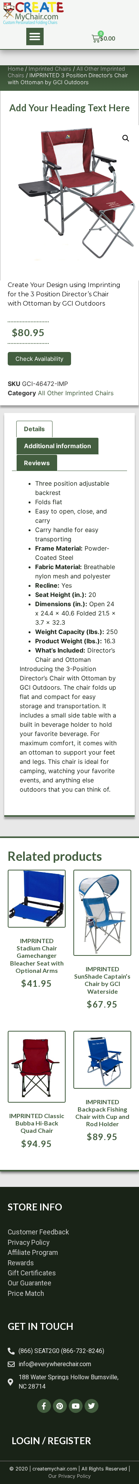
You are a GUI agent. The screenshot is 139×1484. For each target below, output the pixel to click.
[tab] (34, 429)
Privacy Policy (28, 1242)
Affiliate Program (33, 1252)
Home (16, 68)
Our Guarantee (29, 1283)
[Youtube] (76, 1406)
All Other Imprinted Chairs (76, 393)
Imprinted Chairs (50, 68)
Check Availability (39, 358)
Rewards (21, 1263)
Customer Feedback (38, 1232)
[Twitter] (91, 1406)
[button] (35, 36)
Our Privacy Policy (69, 1476)
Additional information (57, 446)
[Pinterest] (60, 1406)
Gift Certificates (32, 1273)
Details (34, 429)
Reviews (37, 463)
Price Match (26, 1293)
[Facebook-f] (44, 1406)
